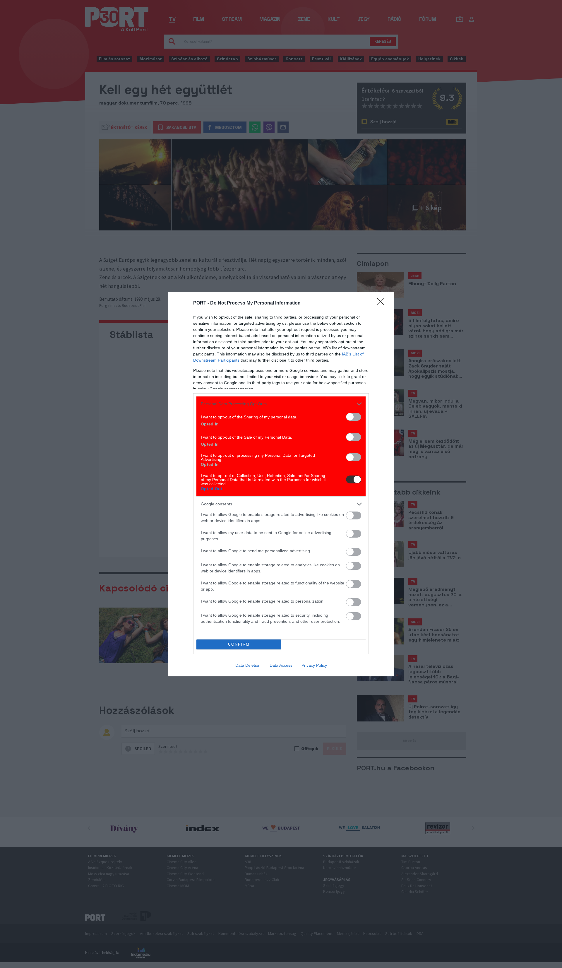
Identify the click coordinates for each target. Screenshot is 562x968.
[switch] (353, 417)
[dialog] (281, 484)
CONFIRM (239, 644)
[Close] (382, 303)
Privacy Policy (314, 665)
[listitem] (281, 404)
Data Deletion (248, 665)
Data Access (281, 665)
